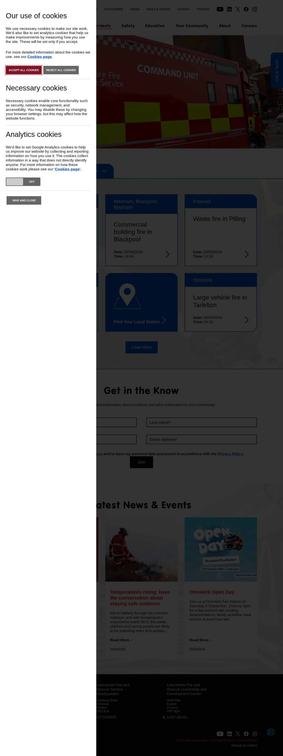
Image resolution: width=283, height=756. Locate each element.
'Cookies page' (67, 169)
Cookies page (39, 57)
